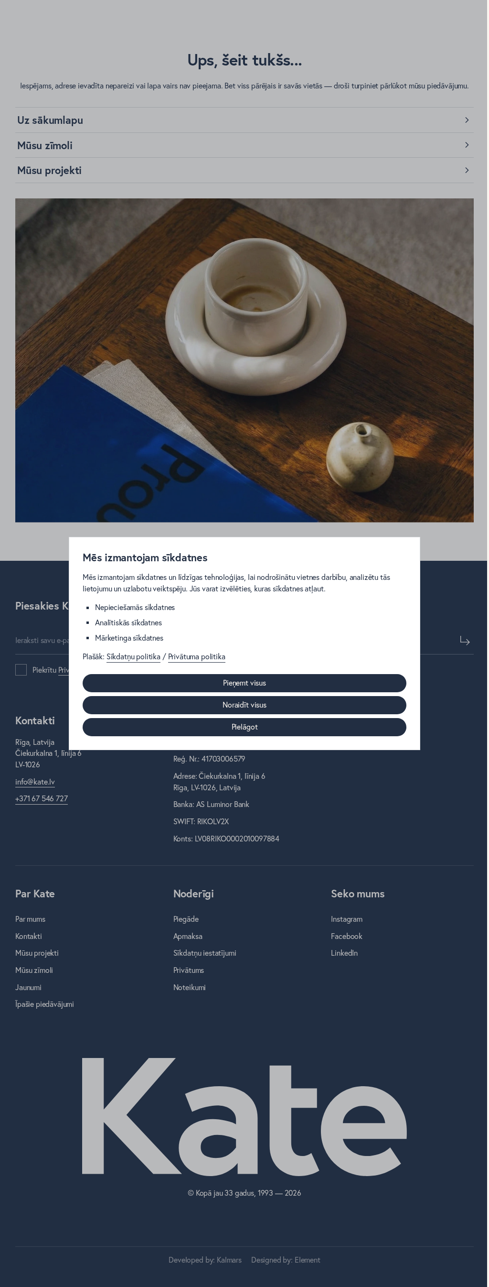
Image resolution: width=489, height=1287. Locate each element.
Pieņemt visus (244, 682)
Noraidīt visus (244, 704)
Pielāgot (245, 726)
